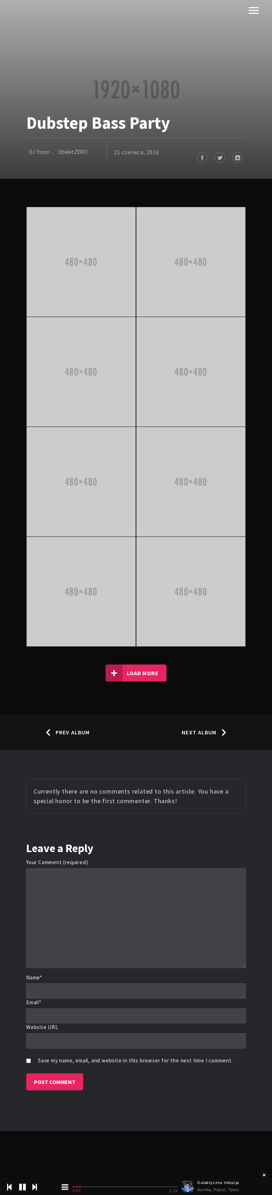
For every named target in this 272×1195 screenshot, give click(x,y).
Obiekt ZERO (72, 151)
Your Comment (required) (57, 862)
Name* (34, 977)
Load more (142, 673)
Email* (33, 1002)
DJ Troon (39, 151)
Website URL (42, 1027)
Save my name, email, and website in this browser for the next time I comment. (135, 1060)
